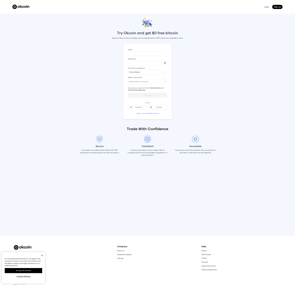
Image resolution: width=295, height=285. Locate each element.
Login (266, 7)
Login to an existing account (147, 113)
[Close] (42, 255)
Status (204, 251)
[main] (23, 267)
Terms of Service (155, 88)
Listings (120, 258)
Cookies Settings (23, 276)
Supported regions (124, 254)
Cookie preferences (209, 270)
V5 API (204, 258)
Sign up (277, 7)
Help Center (206, 254)
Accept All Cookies (23, 270)
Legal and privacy (209, 266)
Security (205, 262)
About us (120, 251)
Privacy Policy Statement (136, 90)
